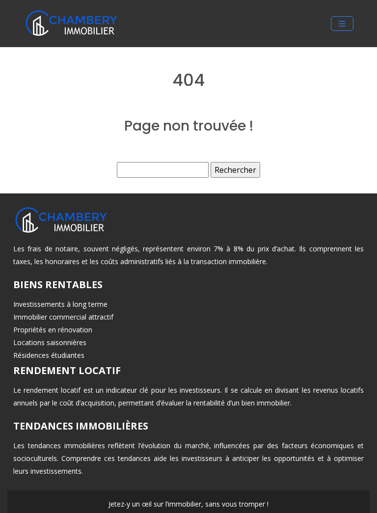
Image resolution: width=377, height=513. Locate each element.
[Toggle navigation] (342, 23)
